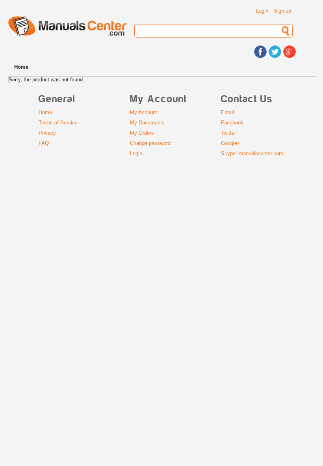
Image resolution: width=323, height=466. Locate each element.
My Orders (142, 133)
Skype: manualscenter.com (252, 153)
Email (227, 112)
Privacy (47, 133)
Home (45, 112)
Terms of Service (58, 123)
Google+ (230, 143)
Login (262, 11)
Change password (150, 143)
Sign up (282, 11)
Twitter (228, 133)
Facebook (232, 123)
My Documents (147, 123)
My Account (143, 112)
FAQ (44, 143)
